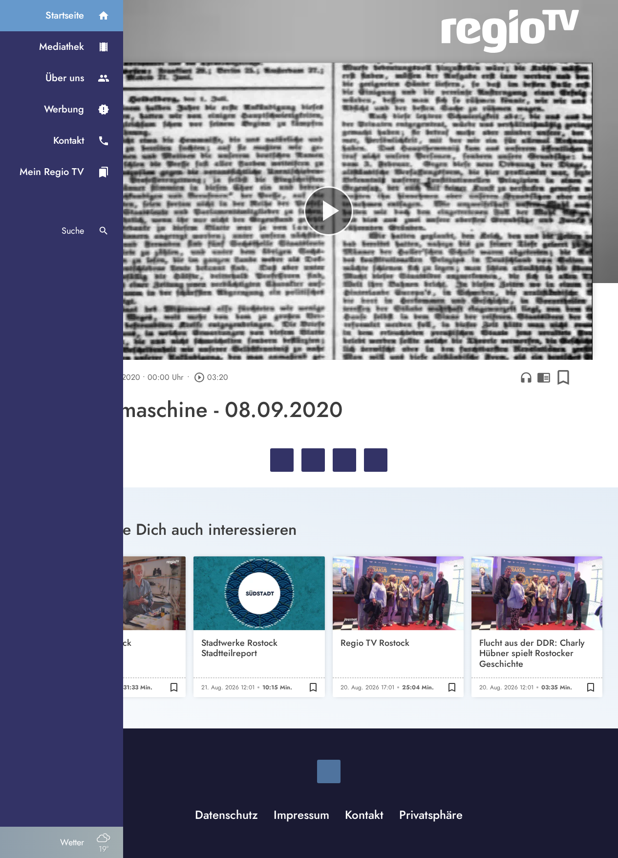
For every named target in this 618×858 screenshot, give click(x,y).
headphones (526, 377)
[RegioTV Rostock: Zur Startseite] (510, 31)
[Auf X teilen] (313, 460)
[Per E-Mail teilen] (375, 460)
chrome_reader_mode (544, 377)
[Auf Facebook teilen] (282, 460)
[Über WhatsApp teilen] (344, 460)
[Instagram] (329, 771)
